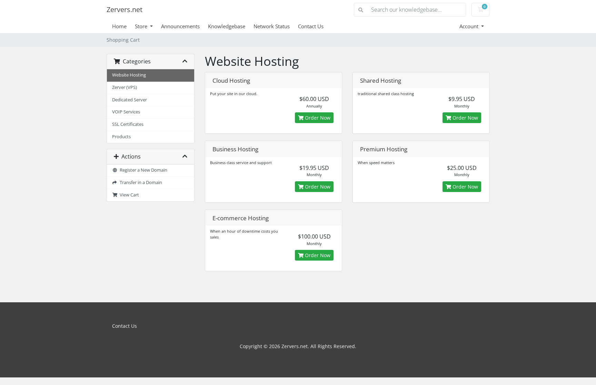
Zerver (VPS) (124, 87)
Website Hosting (129, 75)
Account (469, 26)
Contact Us (311, 26)
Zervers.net (124, 9)
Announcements (180, 26)
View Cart (128, 195)
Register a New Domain (142, 170)
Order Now (317, 117)
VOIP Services (126, 112)
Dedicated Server (129, 100)
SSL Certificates (127, 124)
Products (121, 137)
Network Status (272, 26)
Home (119, 26)
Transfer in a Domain (140, 182)
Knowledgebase (226, 26)
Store (142, 26)
